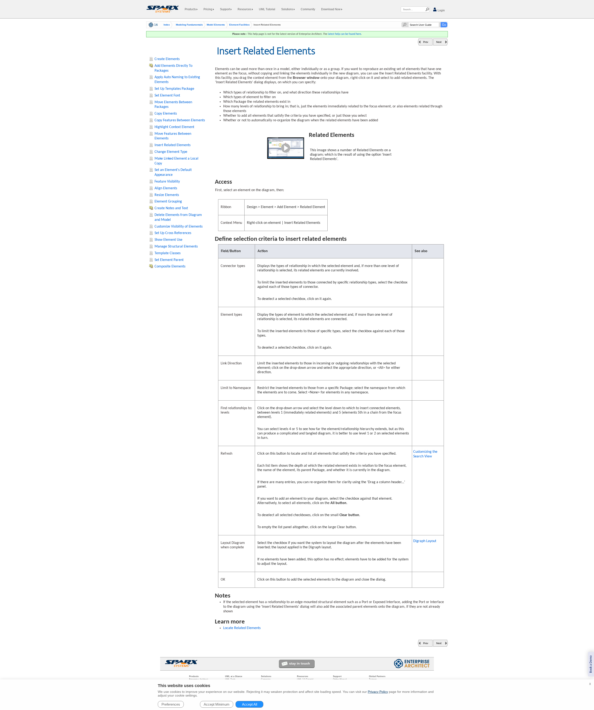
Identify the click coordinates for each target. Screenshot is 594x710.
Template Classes (168, 253)
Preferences (170, 704)
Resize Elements (167, 195)
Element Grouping (168, 201)
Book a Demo (591, 664)
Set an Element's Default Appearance (173, 172)
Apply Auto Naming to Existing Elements (177, 79)
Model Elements (216, 25)
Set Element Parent (169, 260)
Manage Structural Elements (176, 246)
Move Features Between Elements (173, 136)
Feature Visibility (167, 181)
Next (439, 42)
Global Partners (377, 676)
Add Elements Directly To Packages (173, 68)
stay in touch (299, 663)
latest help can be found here (344, 34)
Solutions (287, 9)
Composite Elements (170, 266)
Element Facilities (239, 25)
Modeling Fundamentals (189, 25)
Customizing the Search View (425, 454)
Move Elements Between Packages (173, 104)
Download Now (331, 9)
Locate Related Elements (242, 628)
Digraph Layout (424, 541)
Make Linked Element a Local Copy (176, 161)
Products (191, 9)
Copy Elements (166, 114)
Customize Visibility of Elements (179, 226)
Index (167, 25)
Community (308, 9)
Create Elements (167, 59)
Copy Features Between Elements (180, 120)
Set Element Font (167, 95)
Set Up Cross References (173, 233)
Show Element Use (168, 240)
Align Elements (166, 188)
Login (441, 10)
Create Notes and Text (171, 208)
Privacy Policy (378, 692)
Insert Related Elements (172, 145)
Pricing (208, 9)
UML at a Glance (233, 676)
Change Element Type (171, 152)
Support (225, 9)
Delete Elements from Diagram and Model (178, 217)
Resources (245, 9)
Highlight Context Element (174, 127)
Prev (425, 42)
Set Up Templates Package (174, 89)
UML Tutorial (267, 9)
